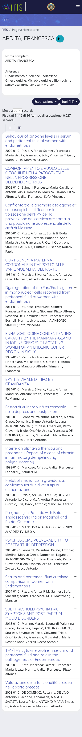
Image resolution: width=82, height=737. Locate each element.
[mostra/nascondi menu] (78, 7)
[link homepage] (14, 6)
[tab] (10, 128)
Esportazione (44, 102)
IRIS (5, 30)
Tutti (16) (68, 102)
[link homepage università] (51, 6)
